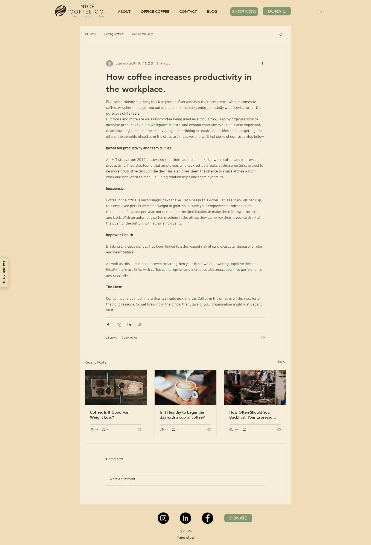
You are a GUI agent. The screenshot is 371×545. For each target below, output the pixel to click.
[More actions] (262, 63)
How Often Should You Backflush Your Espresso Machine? (250, 415)
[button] (281, 34)
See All (282, 362)
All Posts (90, 34)
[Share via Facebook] (108, 325)
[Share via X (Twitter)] (119, 325)
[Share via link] (140, 325)
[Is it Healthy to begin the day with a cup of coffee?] (186, 387)
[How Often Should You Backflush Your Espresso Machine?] (255, 387)
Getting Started (113, 34)
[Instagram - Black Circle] (163, 518)
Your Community (142, 34)
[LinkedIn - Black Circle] (185, 518)
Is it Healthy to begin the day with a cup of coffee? (182, 415)
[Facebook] (207, 518)
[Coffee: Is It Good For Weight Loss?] (116, 387)
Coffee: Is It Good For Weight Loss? (109, 415)
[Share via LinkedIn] (129, 325)
